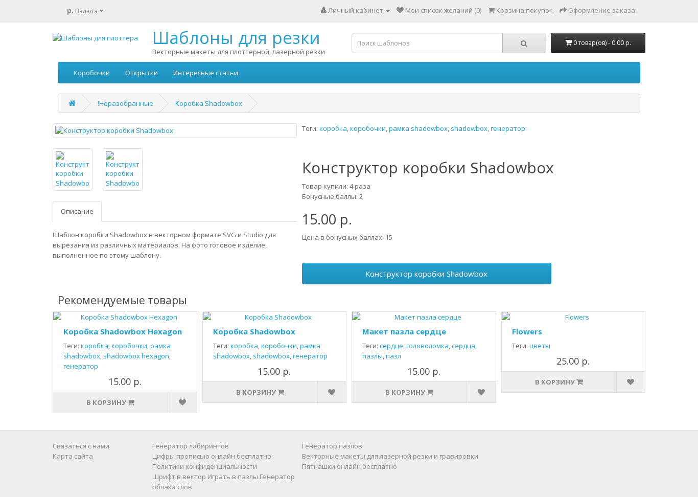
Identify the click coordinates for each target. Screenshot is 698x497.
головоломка (427, 345)
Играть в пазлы (232, 476)
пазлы (372, 355)
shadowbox (469, 128)
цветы (539, 345)
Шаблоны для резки (236, 37)
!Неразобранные (125, 103)
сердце (391, 345)
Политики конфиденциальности (204, 466)
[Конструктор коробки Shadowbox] (175, 130)
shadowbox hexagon (136, 355)
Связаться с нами (81, 445)
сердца (463, 345)
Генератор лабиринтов (190, 445)
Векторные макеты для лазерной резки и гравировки (390, 456)
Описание (77, 211)
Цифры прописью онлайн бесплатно (211, 456)
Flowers (527, 331)
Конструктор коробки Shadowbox (426, 273)
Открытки (141, 72)
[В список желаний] (182, 402)
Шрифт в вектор (179, 476)
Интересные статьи (205, 72)
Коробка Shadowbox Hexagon (122, 331)
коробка (333, 128)
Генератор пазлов (332, 445)
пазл (393, 355)
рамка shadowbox (418, 128)
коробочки (368, 128)
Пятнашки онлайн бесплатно (349, 466)
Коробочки (92, 72)
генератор (508, 128)
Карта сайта (73, 456)
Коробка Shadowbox (208, 103)
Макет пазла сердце (404, 331)
